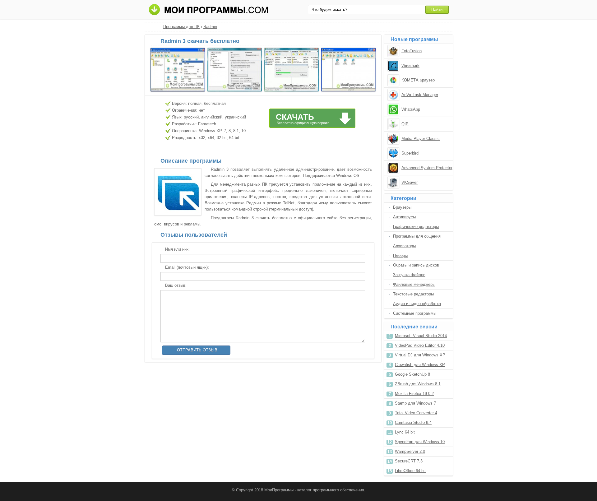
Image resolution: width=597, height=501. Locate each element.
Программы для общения (417, 236)
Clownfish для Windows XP (420, 364)
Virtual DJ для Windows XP (420, 355)
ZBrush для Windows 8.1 (418, 384)
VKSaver (409, 182)
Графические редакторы (416, 226)
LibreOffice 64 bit (410, 470)
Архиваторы (404, 246)
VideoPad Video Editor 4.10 (420, 345)
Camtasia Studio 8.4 (413, 422)
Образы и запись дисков (416, 265)
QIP (405, 124)
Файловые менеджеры (414, 284)
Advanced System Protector (426, 167)
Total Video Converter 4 (416, 413)
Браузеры (402, 207)
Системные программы (414, 313)
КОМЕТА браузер (418, 80)
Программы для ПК (181, 26)
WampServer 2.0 (410, 451)
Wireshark (410, 65)
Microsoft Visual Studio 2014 (421, 335)
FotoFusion (411, 51)
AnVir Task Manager (419, 94)
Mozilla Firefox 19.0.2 (414, 393)
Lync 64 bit (405, 432)
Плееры (400, 255)
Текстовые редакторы (413, 294)
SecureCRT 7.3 (409, 461)
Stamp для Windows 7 (415, 403)
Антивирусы (404, 217)
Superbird (410, 153)
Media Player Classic (420, 138)
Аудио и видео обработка (417, 303)
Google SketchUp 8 (412, 374)
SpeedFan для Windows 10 (420, 441)
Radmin (210, 26)
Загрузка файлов (409, 274)
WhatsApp (410, 109)
